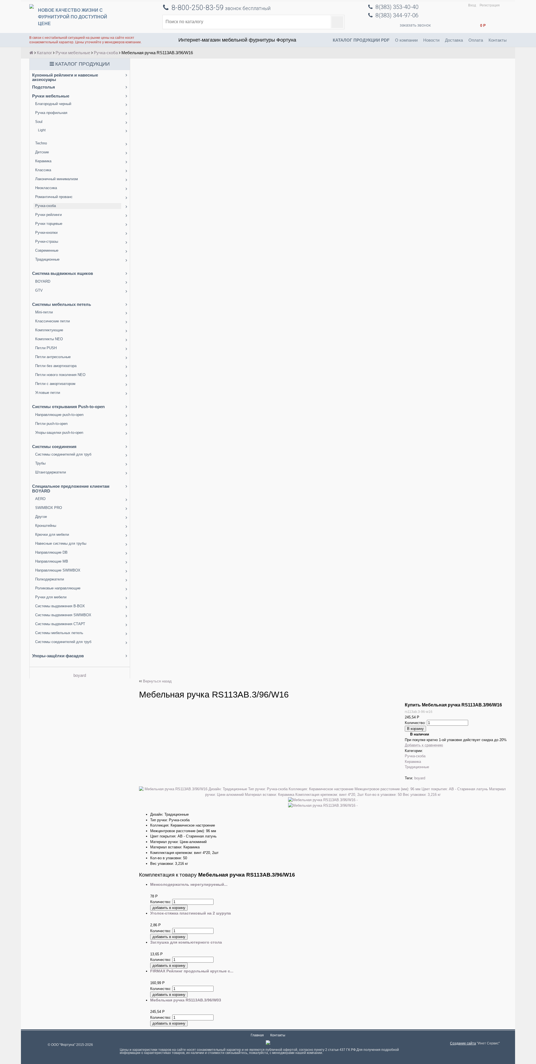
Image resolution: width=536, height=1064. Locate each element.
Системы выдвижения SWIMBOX (63, 615)
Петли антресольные (53, 357)
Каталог (44, 52)
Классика (43, 170)
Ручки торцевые (48, 224)
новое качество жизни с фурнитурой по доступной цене (72, 17)
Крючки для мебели (52, 534)
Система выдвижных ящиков (62, 273)
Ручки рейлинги (48, 215)
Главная (257, 1035)
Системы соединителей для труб (63, 454)
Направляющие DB (51, 552)
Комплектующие (49, 330)
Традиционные (47, 259)
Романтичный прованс (54, 197)
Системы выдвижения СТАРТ (60, 624)
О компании (406, 40)
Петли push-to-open (51, 424)
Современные (46, 250)
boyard (79, 675)
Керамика (43, 161)
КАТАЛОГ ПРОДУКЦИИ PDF (361, 40)
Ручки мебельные (73, 52)
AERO (40, 499)
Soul (38, 122)
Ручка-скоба (106, 52)
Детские (42, 152)
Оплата (475, 40)
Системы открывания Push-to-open (68, 406)
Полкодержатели (49, 579)
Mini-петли (44, 312)
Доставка (454, 40)
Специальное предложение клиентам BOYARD (70, 488)
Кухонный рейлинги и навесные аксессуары (65, 77)
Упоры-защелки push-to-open (59, 432)
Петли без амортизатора (55, 366)
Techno (41, 143)
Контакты (498, 40)
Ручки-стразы (46, 241)
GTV (39, 290)
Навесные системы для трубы (60, 543)
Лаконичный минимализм (56, 179)
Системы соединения (54, 446)
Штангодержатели (50, 472)
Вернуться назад (157, 681)
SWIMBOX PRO (48, 508)
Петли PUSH (46, 348)
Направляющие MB (51, 561)
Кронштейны (45, 525)
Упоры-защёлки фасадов (58, 655)
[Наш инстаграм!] (268, 1043)
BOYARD (42, 281)
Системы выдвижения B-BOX (60, 606)
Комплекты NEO (49, 339)
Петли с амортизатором (55, 384)
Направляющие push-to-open (59, 415)
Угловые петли (47, 393)
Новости (431, 40)
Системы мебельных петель (61, 304)
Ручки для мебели (50, 597)
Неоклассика (46, 188)
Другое (41, 517)
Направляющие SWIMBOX (57, 570)
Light (42, 130)
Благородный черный (53, 104)
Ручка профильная (51, 113)
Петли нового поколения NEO (60, 375)
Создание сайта (463, 1043)
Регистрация (490, 5)
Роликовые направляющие (57, 588)
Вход (472, 5)
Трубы (40, 463)
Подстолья (43, 87)
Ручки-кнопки (46, 232)
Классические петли (52, 321)
